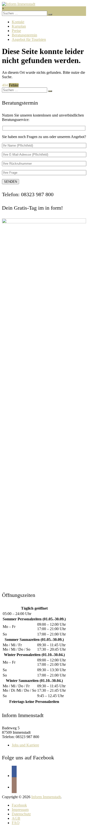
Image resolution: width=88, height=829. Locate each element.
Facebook (19, 805)
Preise (16, 31)
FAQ (16, 823)
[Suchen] (50, 14)
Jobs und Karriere (25, 745)
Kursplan (19, 26)
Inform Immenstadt (46, 797)
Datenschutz (21, 814)
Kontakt (18, 22)
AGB (16, 818)
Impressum (20, 809)
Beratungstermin (24, 35)
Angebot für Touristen (29, 39)
